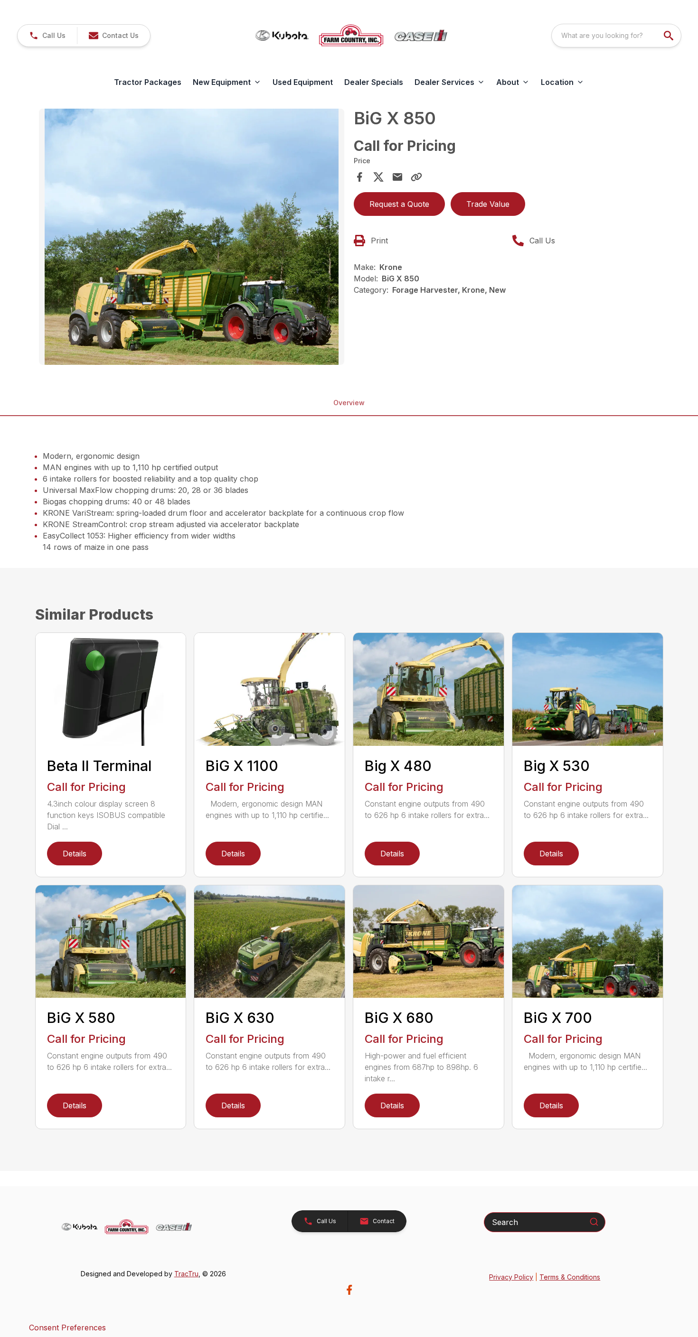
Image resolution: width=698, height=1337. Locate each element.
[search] (669, 35)
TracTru (186, 1274)
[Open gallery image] (192, 237)
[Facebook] (349, 1289)
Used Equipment (303, 82)
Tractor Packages (147, 82)
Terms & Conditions (569, 1277)
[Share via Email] (397, 177)
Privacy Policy (511, 1277)
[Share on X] (378, 177)
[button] (47, 35)
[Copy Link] (416, 177)
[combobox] (616, 35)
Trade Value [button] (487, 204)
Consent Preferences (67, 1327)
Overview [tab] (349, 403)
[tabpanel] (192, 238)
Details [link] (74, 853)
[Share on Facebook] (359, 177)
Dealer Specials (373, 82)
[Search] (594, 1221)
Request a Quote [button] (399, 204)
